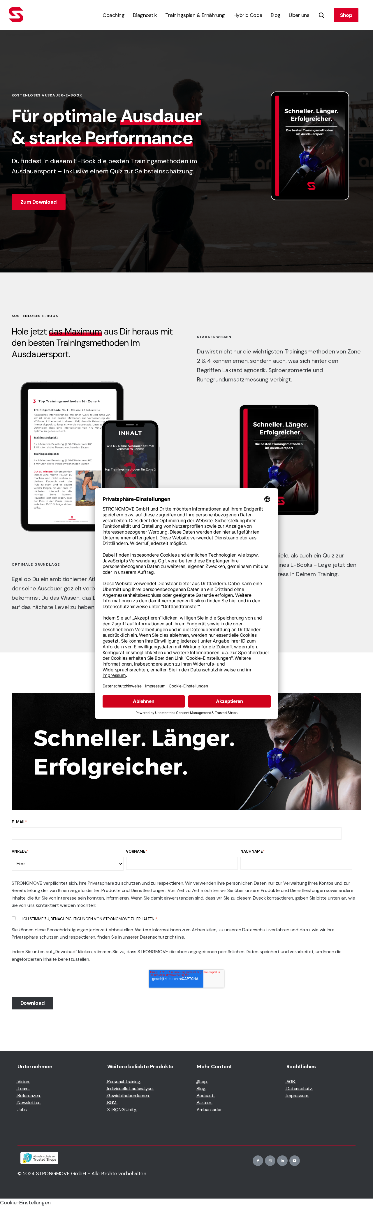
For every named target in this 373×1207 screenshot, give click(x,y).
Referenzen (28, 1096)
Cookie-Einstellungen (25, 1202)
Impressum (297, 1096)
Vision (23, 1082)
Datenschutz (299, 1089)
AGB (290, 1082)
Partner (204, 1103)
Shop (346, 15)
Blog (201, 1089)
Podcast (205, 1096)
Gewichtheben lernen (128, 1096)
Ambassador (209, 1110)
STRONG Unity (121, 1110)
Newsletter (28, 1103)
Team (23, 1089)
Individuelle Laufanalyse (130, 1089)
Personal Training (123, 1082)
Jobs (22, 1110)
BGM (111, 1103)
